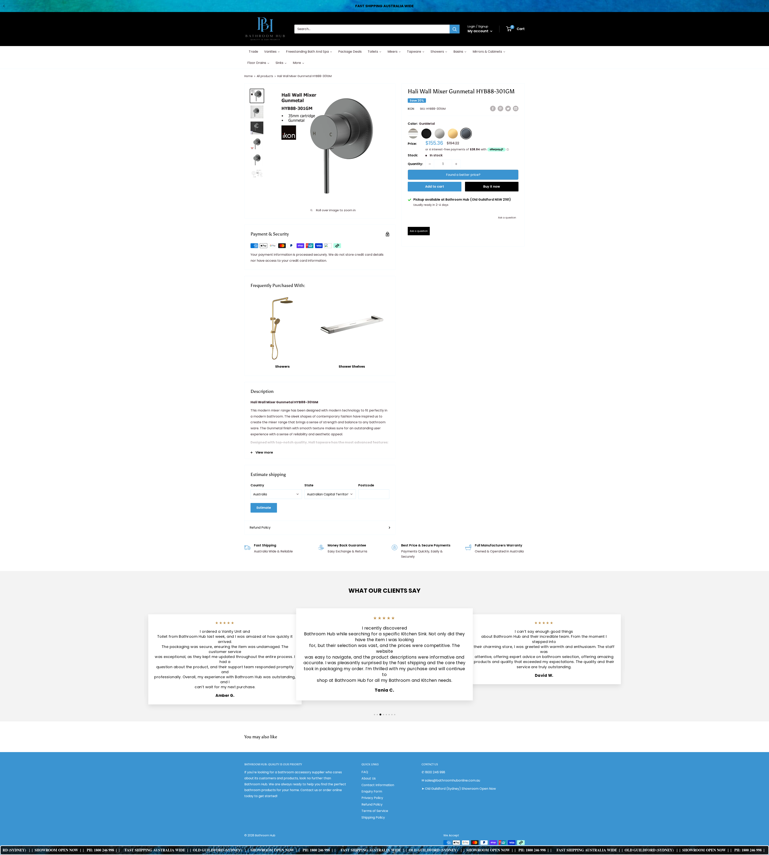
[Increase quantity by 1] (456, 164)
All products (265, 76)
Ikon (411, 109)
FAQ (364, 772)
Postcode (366, 485)
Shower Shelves (352, 366)
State (308, 485)
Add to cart (434, 186)
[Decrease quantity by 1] (430, 164)
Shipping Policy (373, 817)
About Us (368, 778)
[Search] (455, 29)
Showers (282, 366)
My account (478, 31)
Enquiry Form (371, 791)
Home (248, 76)
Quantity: (415, 164)
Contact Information (377, 785)
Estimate (264, 507)
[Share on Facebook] (493, 109)
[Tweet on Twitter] (508, 109)
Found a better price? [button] (463, 174)
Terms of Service (374, 811)
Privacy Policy (372, 798)
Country (257, 485)
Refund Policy (260, 527)
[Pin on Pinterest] (500, 109)
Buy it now (491, 186)
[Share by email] (515, 109)
